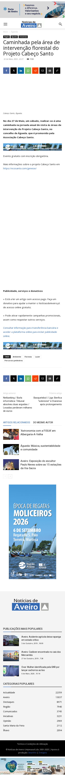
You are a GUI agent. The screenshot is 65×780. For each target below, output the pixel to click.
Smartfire (32, 752)
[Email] (42, 70)
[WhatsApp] (28, 70)
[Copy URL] (57, 70)
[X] (13, 70)
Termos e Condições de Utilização (32, 744)
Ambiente (17, 356)
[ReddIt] (35, 70)
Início (5, 31)
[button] (60, 24)
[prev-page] (5, 476)
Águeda (14, 31)
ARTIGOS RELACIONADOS (16, 422)
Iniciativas (23, 37)
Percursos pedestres (14, 360)
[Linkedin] (21, 70)
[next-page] (10, 476)
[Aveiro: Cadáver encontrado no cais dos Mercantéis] (11, 655)
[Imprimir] (50, 70)
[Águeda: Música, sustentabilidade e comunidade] (11, 449)
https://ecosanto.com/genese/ (20, 168)
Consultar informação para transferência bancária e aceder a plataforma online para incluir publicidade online (30, 332)
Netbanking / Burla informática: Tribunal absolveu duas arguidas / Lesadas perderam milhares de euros (17, 404)
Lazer (37, 356)
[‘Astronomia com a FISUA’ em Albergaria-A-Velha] (11, 434)
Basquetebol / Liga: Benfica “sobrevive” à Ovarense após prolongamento (48, 401)
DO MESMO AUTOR (43, 422)
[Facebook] (6, 70)
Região (6, 37)
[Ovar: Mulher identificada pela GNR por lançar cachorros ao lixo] (11, 670)
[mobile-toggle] (5, 24)
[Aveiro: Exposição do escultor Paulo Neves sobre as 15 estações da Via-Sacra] (11, 464)
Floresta (28, 356)
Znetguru (42, 752)
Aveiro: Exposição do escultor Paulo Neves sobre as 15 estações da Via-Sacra (41, 464)
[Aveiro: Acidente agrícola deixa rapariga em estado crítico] (11, 640)
